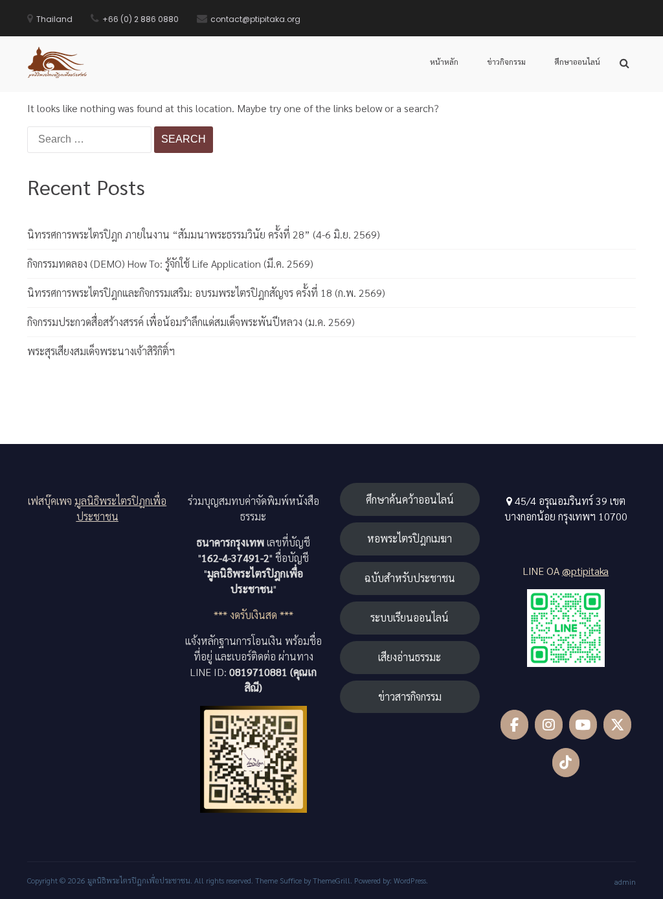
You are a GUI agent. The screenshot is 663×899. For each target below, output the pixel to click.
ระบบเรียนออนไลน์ (409, 617)
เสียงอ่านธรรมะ (409, 657)
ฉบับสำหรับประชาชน (410, 578)
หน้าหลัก (444, 61)
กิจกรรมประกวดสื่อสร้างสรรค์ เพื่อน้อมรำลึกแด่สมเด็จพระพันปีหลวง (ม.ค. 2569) (191, 322)
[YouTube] (583, 725)
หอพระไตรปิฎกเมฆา (409, 538)
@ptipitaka (585, 571)
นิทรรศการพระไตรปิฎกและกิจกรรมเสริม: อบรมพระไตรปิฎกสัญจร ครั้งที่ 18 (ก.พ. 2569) (206, 292)
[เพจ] (514, 725)
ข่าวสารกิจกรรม (410, 696)
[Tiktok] (566, 763)
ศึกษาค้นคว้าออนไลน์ (410, 499)
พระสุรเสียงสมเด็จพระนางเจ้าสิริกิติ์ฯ (101, 351)
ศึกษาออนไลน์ (577, 61)
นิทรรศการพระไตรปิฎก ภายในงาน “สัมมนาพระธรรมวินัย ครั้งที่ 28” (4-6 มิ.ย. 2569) (203, 234)
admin (625, 881)
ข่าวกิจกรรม (506, 61)
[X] (617, 725)
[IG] (549, 725)
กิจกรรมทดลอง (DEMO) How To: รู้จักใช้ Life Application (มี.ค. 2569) (170, 263)
